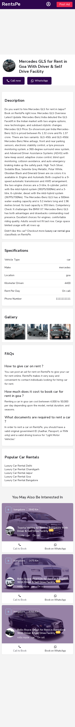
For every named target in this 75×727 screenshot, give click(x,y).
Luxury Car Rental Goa (18, 476)
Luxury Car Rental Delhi (18, 465)
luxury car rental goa (57, 231)
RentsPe (11, 4)
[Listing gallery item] (15, 332)
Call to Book (19, 548)
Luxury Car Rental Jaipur (19, 473)
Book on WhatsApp (55, 548)
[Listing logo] (9, 65)
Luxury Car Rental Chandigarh (22, 469)
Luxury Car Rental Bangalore (21, 480)
